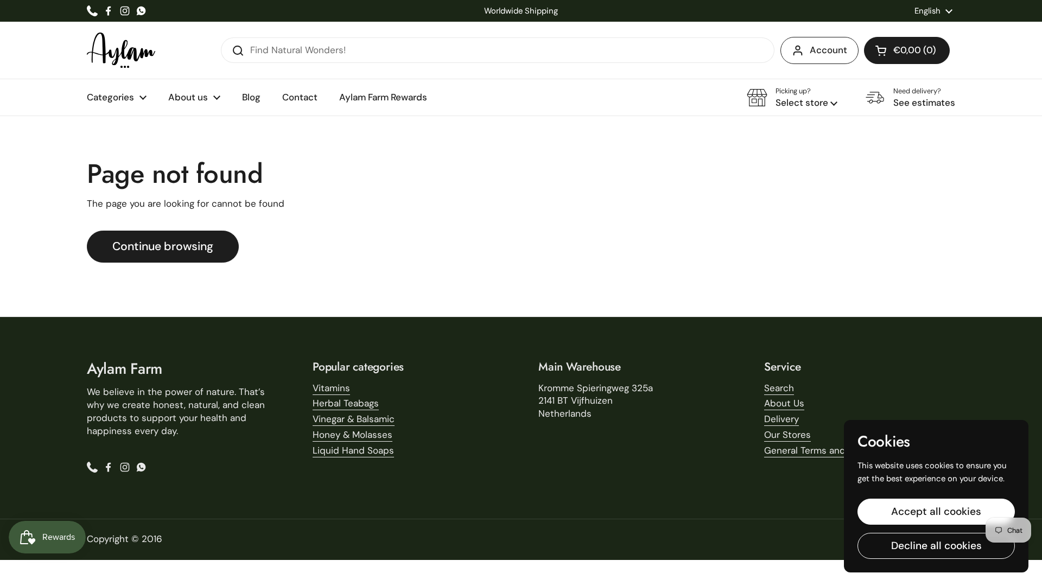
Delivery (781, 419)
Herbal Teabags (346, 403)
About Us (784, 403)
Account (828, 50)
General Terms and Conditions (829, 450)
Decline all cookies (936, 545)
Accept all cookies (936, 511)
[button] (907, 50)
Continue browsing (162, 246)
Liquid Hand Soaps (353, 450)
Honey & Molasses (352, 435)
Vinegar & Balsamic (354, 419)
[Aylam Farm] (121, 50)
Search (779, 388)
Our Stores (787, 435)
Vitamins (331, 388)
